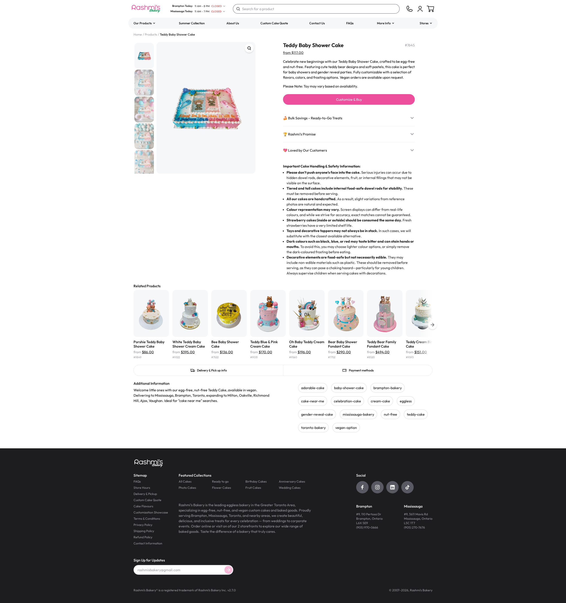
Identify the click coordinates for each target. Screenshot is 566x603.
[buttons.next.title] (432, 324)
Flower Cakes (221, 488)
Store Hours (142, 488)
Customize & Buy (349, 99)
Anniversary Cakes (292, 481)
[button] (144, 23)
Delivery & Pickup (145, 494)
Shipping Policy (144, 531)
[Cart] (420, 8)
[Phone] (409, 8)
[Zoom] (249, 48)
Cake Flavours (143, 506)
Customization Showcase (151, 512)
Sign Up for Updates (149, 560)
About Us (232, 23)
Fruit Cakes (253, 488)
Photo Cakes (187, 488)
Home (138, 34)
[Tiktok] (407, 487)
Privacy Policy (143, 525)
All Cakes (185, 481)
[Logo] (146, 8)
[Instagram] (377, 487)
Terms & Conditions (147, 519)
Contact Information (148, 543)
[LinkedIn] (392, 487)
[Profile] (420, 8)
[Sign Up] (228, 570)
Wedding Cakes (289, 488)
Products (151, 34)
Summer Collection (192, 23)
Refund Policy (143, 537)
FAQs (350, 23)
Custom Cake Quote (274, 23)
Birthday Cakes (256, 481)
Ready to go (220, 481)
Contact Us (317, 23)
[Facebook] (362, 487)
